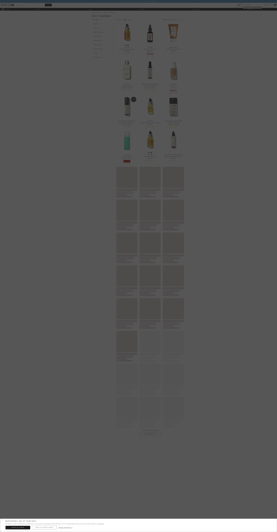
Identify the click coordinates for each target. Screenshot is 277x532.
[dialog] (138, 525)
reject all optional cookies (44, 527)
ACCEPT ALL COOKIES (17, 527)
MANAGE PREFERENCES (65, 527)
